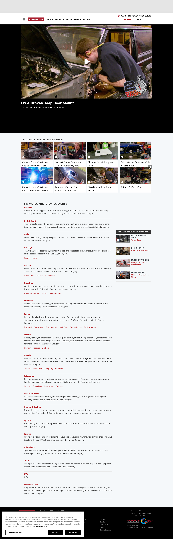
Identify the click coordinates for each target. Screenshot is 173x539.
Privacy (102, 519)
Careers (103, 527)
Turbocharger (90, 327)
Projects (59, 20)
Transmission (56, 293)
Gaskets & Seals (31, 393)
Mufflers (45, 348)
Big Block (28, 327)
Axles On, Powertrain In (140, 251)
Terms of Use (104, 525)
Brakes (27, 234)
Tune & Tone (136, 240)
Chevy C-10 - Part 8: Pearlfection (139, 264)
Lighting (50, 368)
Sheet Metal (48, 386)
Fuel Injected (51, 327)
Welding (59, 386)
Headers (36, 348)
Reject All (55, 532)
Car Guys (28, 248)
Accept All (73, 532)
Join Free (127, 20)
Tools (26, 461)
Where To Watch (73, 20)
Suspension (50, 275)
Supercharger (76, 327)
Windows (59, 368)
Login (138, 20)
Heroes (35, 258)
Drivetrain (28, 283)
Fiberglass (37, 386)
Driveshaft (35, 293)
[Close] (80, 513)
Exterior (28, 355)
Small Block (63, 327)
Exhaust (27, 335)
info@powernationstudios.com (140, 513)
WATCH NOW (135, 16)
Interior (27, 434)
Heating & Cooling (32, 407)
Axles (26, 293)
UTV (26, 474)
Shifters (44, 293)
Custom (27, 348)
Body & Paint (30, 221)
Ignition (27, 420)
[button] (24, 19)
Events (86, 20)
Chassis (27, 265)
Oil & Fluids (29, 447)
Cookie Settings (15, 532)
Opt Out (102, 522)
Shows (49, 20)
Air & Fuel (28, 207)
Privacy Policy (41, 526)
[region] (43, 524)
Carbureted (39, 327)
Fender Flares (38, 368)
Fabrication (29, 275)
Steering (39, 275)
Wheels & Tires (31, 484)
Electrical (28, 301)
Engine (27, 314)
